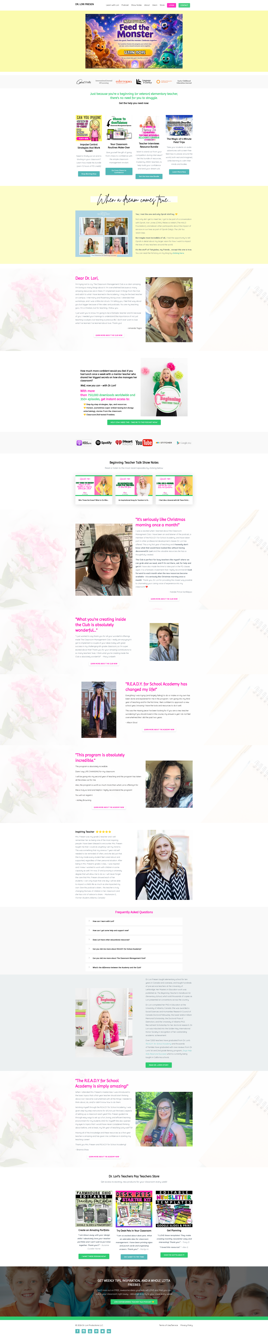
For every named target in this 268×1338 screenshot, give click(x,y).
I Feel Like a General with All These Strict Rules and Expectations (182, 500)
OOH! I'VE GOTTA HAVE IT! (174, 1255)
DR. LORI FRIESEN (84, 4)
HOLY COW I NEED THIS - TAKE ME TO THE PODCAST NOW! (134, 422)
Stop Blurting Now (88, 174)
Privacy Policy (186, 1325)
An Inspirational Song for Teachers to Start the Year (138, 500)
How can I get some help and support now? (111, 930)
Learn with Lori (112, 5)
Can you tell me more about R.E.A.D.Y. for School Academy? (117, 949)
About (147, 5)
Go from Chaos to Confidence (119, 171)
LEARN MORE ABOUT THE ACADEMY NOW (159, 730)
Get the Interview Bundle (149, 176)
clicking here (178, 253)
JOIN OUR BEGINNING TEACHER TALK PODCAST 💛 (134, 1302)
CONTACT (184, 5)
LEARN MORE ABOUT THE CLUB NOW (109, 335)
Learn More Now (179, 172)
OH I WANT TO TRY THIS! (134, 1257)
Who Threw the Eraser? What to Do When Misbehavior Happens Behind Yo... (106, 500)
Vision (154, 5)
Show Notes (136, 5)
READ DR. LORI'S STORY (158, 1065)
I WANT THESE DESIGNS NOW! (94, 1256)
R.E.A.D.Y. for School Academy (158, 1044)
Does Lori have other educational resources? (111, 940)
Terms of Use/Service (168, 1325)
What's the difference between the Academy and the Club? (117, 967)
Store (162, 5)
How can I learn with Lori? (103, 921)
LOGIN (171, 5)
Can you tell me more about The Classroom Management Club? (119, 958)
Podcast (125, 5)
